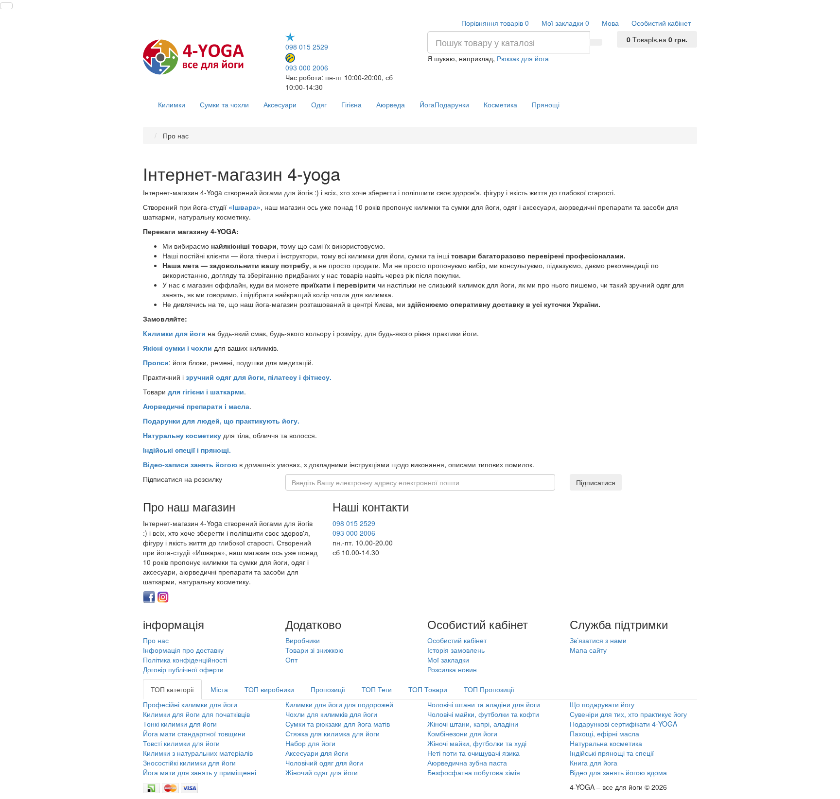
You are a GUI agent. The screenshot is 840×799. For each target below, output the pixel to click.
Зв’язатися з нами (598, 640)
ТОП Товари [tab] (427, 689)
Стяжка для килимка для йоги (332, 733)
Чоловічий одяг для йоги (324, 762)
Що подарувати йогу (602, 704)
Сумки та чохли (224, 104)
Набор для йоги (310, 743)
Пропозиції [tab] (328, 689)
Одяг (319, 104)
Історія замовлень (456, 650)
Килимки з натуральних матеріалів (198, 753)
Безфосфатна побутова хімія (473, 772)
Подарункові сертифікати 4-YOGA (623, 724)
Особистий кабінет (457, 640)
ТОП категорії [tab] (172, 689)
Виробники (302, 640)
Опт (291, 659)
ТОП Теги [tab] (377, 689)
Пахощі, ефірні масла (604, 733)
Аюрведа (390, 104)
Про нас (156, 640)
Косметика (500, 104)
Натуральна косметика (606, 743)
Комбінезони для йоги (462, 733)
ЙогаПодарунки (444, 104)
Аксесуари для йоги (316, 753)
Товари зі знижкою (314, 650)
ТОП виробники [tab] (269, 689)
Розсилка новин (452, 669)
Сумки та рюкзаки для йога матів (337, 724)
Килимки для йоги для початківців (196, 714)
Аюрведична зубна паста (467, 762)
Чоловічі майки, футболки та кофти (484, 714)
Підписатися (595, 482)
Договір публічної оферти (183, 669)
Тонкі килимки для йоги (180, 724)
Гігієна (351, 104)
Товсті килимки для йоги (181, 743)
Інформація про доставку (183, 650)
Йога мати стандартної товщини (194, 733)
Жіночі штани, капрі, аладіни (472, 724)
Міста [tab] (219, 689)
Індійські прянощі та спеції (612, 753)
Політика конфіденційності (185, 659)
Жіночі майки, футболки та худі (476, 743)
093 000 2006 (306, 67)
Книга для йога (593, 762)
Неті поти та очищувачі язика (473, 753)
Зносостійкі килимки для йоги (189, 762)
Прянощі (546, 104)
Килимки (171, 104)
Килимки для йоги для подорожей (339, 704)
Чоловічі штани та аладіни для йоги (483, 704)
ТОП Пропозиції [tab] (489, 689)
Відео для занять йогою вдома (618, 772)
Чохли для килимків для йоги (331, 714)
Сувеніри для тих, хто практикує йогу (628, 714)
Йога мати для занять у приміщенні (199, 772)
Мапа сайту (588, 650)
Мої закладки (448, 659)
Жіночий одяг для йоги (321, 772)
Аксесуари (280, 104)
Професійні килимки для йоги (190, 704)
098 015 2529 (306, 46)
